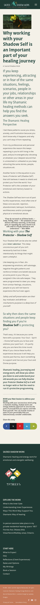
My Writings (8, 566)
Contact (6, 573)
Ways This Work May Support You (18, 510)
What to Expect (9, 552)
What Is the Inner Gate (12, 503)
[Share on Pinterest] (20, 426)
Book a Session (9, 570)
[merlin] (17, 22)
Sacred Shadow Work (12, 66)
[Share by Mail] (33, 426)
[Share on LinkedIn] (26, 426)
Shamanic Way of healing (14, 514)
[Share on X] (13, 426)
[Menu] (36, 4)
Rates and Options (11, 563)
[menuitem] (36, 4)
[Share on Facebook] (6, 426)
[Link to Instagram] (35, 601)
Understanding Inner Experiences (17, 507)
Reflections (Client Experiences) (16, 559)
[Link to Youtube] (32, 601)
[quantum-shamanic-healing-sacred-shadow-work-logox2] (16, 4)
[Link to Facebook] (28, 601)
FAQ (5, 556)
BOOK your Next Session (12, 399)
